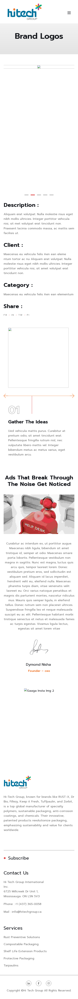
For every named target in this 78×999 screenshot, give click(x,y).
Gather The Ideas (28, 421)
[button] (39, 516)
